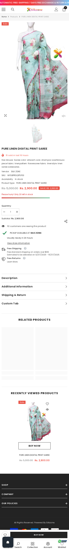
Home (4, 17)
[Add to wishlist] (47, 403)
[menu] (3, 9)
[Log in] (56, 9)
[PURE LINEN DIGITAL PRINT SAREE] (34, 421)
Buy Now (39, 535)
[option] (34, 70)
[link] (5, 534)
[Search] (13, 9)
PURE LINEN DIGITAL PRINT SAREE (34, 455)
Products (14, 17)
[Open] (7, 542)
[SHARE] (65, 221)
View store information (18, 243)
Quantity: (6, 206)
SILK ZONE (15, 171)
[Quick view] (47, 409)
